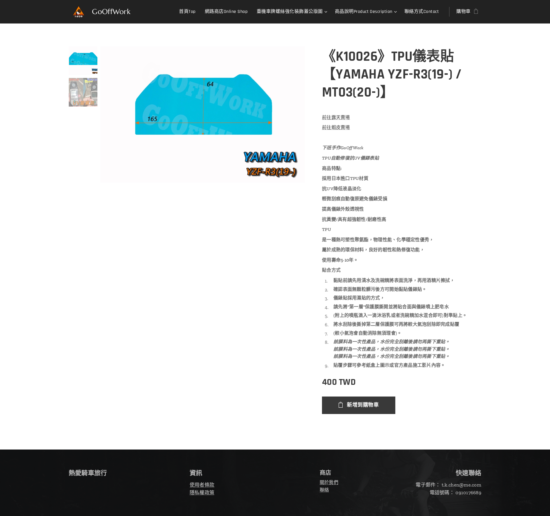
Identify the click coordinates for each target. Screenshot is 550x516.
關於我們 (329, 482)
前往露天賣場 (336, 117)
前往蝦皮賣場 (336, 127)
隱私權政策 (202, 492)
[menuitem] (189, 12)
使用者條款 (202, 485)
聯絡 (324, 490)
